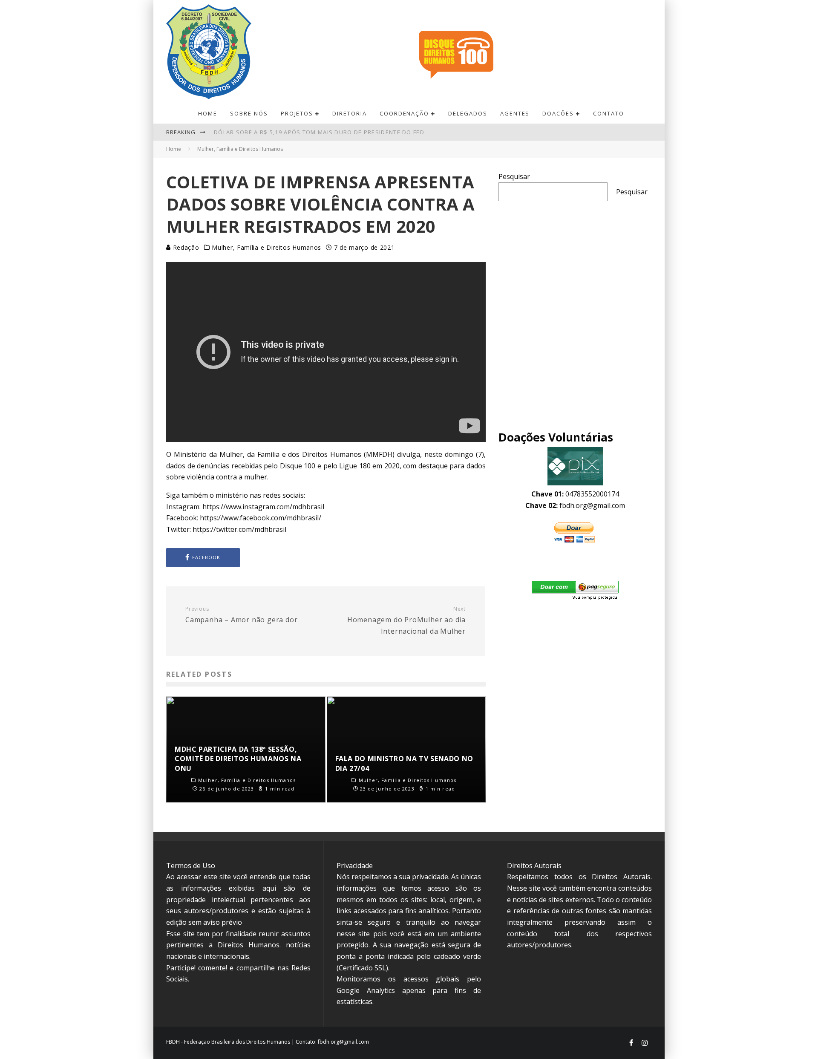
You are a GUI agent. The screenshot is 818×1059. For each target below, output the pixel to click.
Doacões (558, 113)
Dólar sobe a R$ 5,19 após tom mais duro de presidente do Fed (319, 132)
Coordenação (404, 113)
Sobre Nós (249, 113)
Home (207, 113)
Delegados (467, 113)
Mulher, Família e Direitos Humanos (266, 247)
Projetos (297, 113)
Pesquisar (514, 176)
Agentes (515, 113)
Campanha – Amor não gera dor (241, 615)
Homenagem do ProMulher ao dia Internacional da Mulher (406, 621)
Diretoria (349, 113)
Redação (185, 247)
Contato (608, 113)
